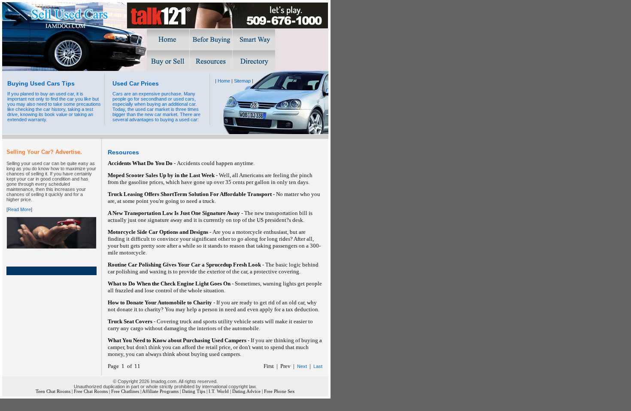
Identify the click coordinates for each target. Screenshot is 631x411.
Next (302, 366)
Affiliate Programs (160, 391)
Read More (19, 209)
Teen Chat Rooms (53, 391)
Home (224, 80)
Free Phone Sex (279, 391)
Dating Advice (246, 391)
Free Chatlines (125, 391)
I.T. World (219, 391)
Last (317, 366)
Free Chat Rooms (91, 391)
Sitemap (242, 80)
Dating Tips (193, 391)
